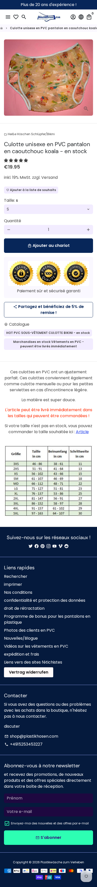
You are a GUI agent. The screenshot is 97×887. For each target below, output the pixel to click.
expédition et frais (21, 654)
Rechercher (15, 576)
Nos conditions (18, 592)
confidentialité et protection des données (44, 600)
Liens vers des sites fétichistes (33, 662)
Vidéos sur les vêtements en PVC (36, 646)
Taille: (11, 200)
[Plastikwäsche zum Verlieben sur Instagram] (48, 546)
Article (82, 432)
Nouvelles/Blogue (21, 638)
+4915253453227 (23, 744)
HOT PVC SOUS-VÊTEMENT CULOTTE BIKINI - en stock (48, 333)
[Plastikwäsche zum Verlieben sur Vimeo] (60, 546)
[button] (16, 160)
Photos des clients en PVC (29, 630)
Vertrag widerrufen (28, 672)
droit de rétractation (24, 608)
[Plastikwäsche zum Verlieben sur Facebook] (37, 546)
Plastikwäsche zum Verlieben (62, 862)
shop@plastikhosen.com (31, 736)
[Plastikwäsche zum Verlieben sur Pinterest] (43, 546)
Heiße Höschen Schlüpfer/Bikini (29, 134)
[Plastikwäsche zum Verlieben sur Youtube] (54, 546)
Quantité (12, 221)
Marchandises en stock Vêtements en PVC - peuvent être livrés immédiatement (48, 344)
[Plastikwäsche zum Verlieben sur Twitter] (31, 546)
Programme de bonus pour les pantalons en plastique (47, 619)
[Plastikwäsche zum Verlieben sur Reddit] (66, 546)
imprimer (13, 584)
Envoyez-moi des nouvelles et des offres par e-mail (50, 823)
